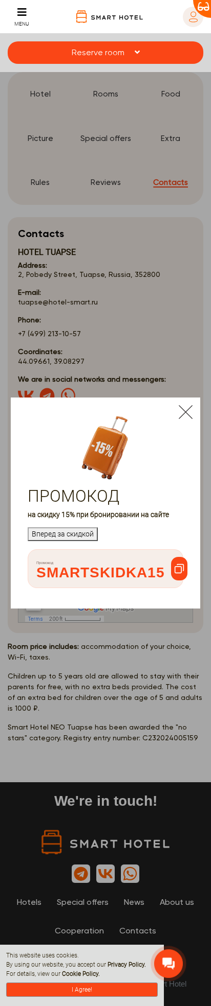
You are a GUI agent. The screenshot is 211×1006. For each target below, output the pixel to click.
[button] (105, 52)
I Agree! (82, 989)
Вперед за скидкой (63, 534)
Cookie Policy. (81, 973)
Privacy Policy (126, 964)
